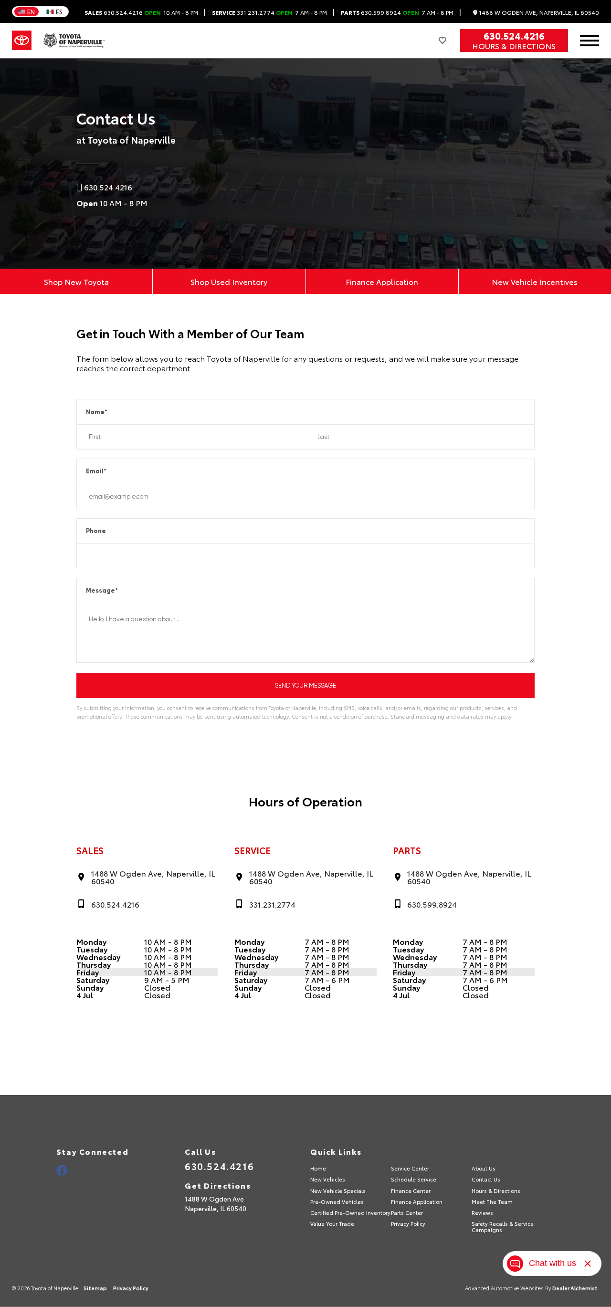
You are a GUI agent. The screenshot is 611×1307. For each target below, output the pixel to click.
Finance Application (382, 281)
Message (102, 590)
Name (96, 412)
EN (31, 11)
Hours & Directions (514, 46)
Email (96, 471)
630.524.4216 (141, 12)
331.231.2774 (269, 12)
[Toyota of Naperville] (74, 40)
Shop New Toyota (76, 281)
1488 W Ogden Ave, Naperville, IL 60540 (538, 13)
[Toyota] (22, 41)
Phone (96, 531)
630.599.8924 (397, 12)
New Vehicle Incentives (535, 281)
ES (59, 11)
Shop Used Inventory (228, 281)
